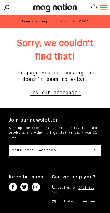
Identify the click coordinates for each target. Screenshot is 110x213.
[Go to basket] (94, 7)
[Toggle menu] (103, 8)
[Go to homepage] (55, 7)
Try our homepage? (55, 93)
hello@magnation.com (76, 201)
